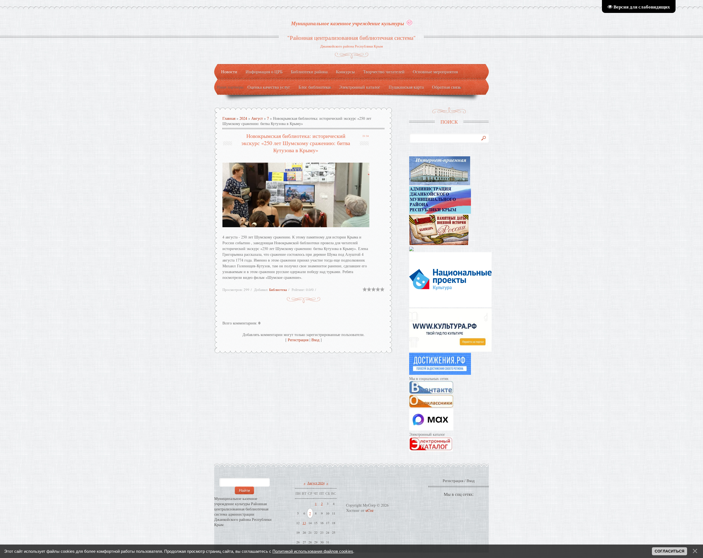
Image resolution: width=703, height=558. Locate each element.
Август (257, 118)
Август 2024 (316, 483)
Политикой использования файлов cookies (312, 551)
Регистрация (298, 339)
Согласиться (669, 551)
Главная (228, 118)
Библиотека (278, 289)
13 (304, 523)
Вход (315, 339)
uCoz (369, 510)
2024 (243, 118)
